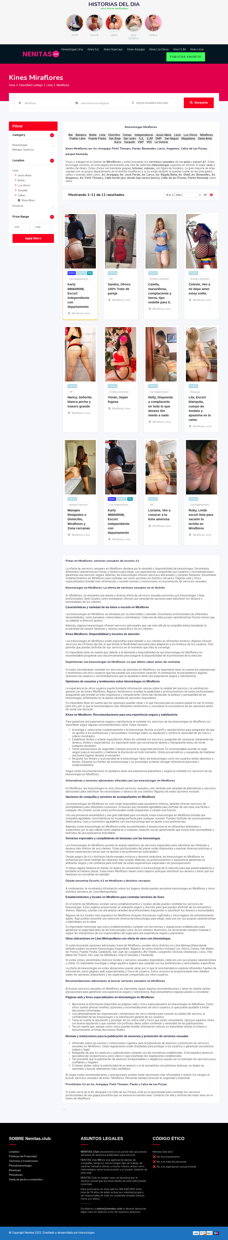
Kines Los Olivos (159, 49)
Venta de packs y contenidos (26, 1179)
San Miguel (171, 138)
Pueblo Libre (77, 138)
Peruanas (195, 392)
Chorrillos (114, 135)
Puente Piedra (97, 138)
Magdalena (188, 138)
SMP (159, 138)
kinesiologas (87, 1232)
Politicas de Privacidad (23, 1156)
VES (149, 142)
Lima (15, 170)
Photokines (16, 1174)
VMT (141, 142)
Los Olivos (24, 185)
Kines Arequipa (136, 49)
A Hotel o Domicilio (159, 279)
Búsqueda (201, 102)
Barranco (81, 135)
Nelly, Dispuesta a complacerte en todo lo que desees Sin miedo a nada (160, 406)
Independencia (143, 135)
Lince (177, 135)
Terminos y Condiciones (23, 1161)
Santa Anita (24, 175)
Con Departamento (78, 279)
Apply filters (33, 238)
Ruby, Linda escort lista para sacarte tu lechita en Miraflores (201, 519)
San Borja (115, 138)
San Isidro (129, 138)
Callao (21, 195)
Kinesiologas (19, 145)
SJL (141, 138)
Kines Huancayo (113, 49)
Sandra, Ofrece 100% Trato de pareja (119, 289)
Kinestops (15, 1170)
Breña (21, 180)
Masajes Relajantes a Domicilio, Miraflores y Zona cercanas (79, 519)
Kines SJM (179, 49)
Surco (117, 142)
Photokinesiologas (20, 1165)
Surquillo (23, 190)
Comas (127, 135)
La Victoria (161, 142)
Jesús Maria (163, 135)
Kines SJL (93, 49)
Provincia (17, 205)
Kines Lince (197, 49)
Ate (70, 135)
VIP (111, 279)
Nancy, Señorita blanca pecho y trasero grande (80, 402)
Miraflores (206, 135)
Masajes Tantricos (23, 149)
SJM (150, 138)
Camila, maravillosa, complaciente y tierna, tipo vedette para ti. (159, 293)
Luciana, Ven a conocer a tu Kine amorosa (159, 515)
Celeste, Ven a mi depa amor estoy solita (199, 289)
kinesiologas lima (72, 49)
